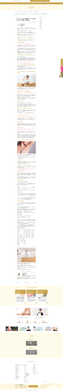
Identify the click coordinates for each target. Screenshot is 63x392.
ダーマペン (25, 379)
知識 (40, 26)
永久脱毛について (17, 369)
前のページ (17, 282)
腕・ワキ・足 (26, 372)
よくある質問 (17, 371)
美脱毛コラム (17, 372)
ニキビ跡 (25, 380)
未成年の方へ (34, 370)
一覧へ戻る (27, 282)
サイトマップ (34, 371)
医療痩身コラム (17, 378)
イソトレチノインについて (36, 372)
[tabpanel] (11, 329)
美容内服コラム (17, 377)
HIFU (24, 378)
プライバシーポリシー (35, 369)
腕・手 (26, 370)
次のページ (35, 282)
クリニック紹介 (34, 364)
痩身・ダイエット (26, 377)
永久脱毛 (41, 25)
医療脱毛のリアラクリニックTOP (19, 364)
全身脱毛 (41, 22)
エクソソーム (41, 19)
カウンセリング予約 (33, 386)
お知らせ (16, 370)
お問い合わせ (44, 386)
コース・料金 (25, 364)
